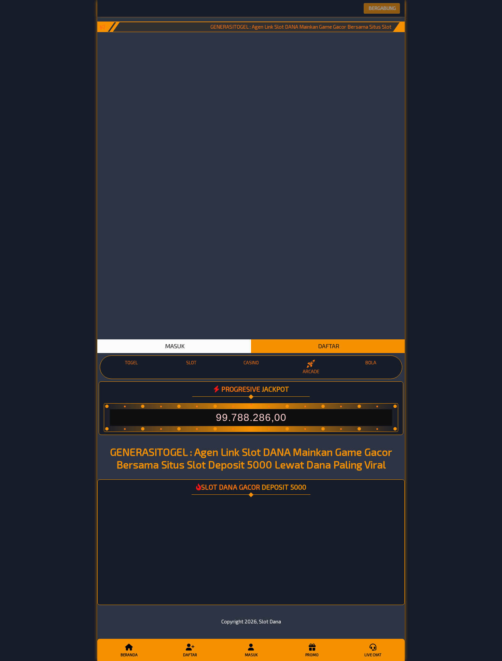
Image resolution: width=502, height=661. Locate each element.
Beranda (129, 654)
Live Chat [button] (372, 654)
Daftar (190, 654)
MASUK (174, 346)
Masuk (251, 654)
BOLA (370, 362)
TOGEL (131, 362)
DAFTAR (328, 346)
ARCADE (311, 371)
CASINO (251, 362)
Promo (312, 654)
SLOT (191, 362)
